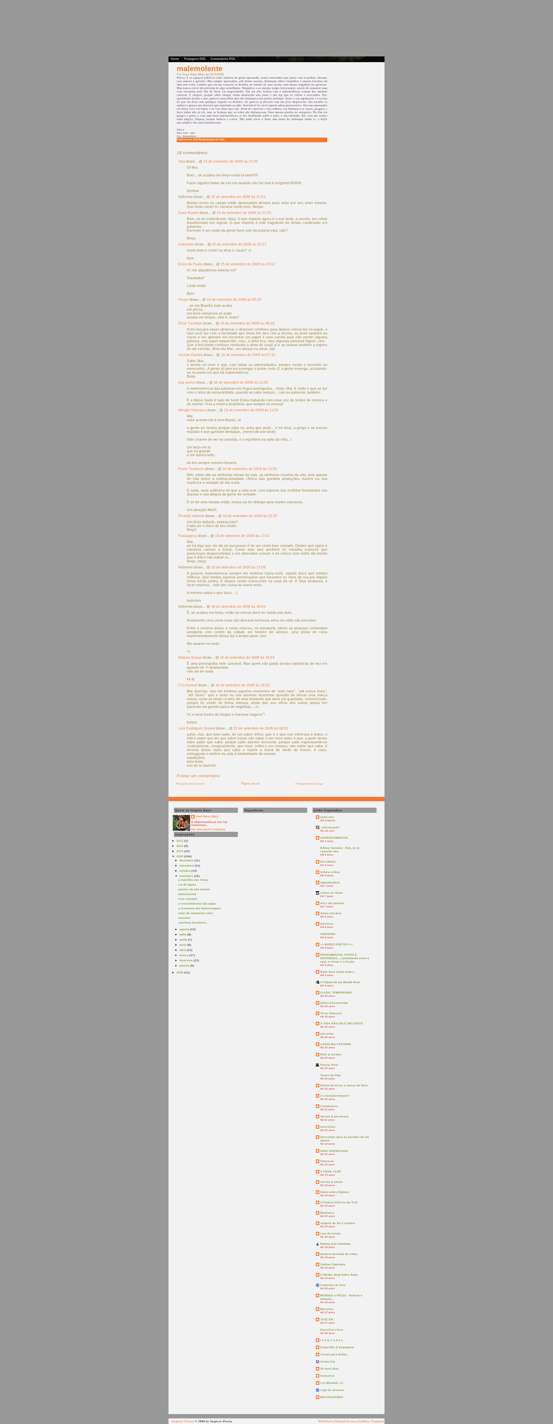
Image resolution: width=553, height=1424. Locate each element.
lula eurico (186, 382)
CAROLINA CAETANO (335, 1044)
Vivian (183, 299)
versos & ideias (331, 1182)
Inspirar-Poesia (183, 1421)
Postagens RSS (194, 58)
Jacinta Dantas (190, 355)
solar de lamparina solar (195, 913)
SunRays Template (371, 1421)
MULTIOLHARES (331, 1397)
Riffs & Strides (331, 1054)
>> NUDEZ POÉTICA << (336, 944)
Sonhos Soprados (332, 1264)
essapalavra (329, 1106)
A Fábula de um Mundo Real (340, 982)
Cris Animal (187, 685)
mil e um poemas (332, 903)
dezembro (187, 860)
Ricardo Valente (191, 516)
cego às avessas (332, 1390)
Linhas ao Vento (331, 892)
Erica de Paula (190, 264)
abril (183, 950)
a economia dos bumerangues (199, 908)
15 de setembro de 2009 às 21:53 (244, 213)
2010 (180, 851)
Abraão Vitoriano (192, 410)
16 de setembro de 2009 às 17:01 (242, 536)
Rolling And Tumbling (335, 1243)
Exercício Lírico (331, 1329)
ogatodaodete (330, 882)
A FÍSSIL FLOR (330, 1171)
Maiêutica (327, 1212)
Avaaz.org (327, 1361)
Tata (181, 161)
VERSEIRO (327, 934)
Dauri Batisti (188, 213)
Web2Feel (325, 1421)
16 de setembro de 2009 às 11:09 (241, 382)
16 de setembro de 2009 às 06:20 (247, 323)
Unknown (186, 244)
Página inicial (250, 783)
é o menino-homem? (334, 1095)
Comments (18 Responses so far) (200, 139)
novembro (187, 865)
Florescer (327, 1161)
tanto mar (327, 817)
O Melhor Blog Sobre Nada (339, 1274)
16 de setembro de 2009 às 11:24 (251, 410)
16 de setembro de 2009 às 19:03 (247, 657)
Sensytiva (327, 1375)
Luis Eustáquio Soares (196, 728)
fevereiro (187, 960)
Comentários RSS (223, 58)
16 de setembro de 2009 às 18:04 (238, 606)
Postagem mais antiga (309, 783)
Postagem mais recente (190, 783)
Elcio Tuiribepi (190, 323)
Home (175, 58)
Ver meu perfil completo (208, 829)
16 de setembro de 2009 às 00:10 (234, 299)
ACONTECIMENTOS (334, 837)
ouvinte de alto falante (194, 889)
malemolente (200, 68)
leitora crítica (330, 872)
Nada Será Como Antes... (338, 971)
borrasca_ (327, 923)
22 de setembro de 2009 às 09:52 (261, 728)
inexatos (184, 917)
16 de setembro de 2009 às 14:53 (249, 469)
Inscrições (327, 1126)
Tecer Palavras (331, 1013)
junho (184, 939)
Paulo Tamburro (191, 469)
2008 (180, 972)
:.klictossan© (329, 827)
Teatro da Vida (330, 1075)
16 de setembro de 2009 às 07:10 (248, 355)
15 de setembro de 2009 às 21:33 (230, 161)
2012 (180, 840)
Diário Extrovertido (334, 1003)
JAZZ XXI (326, 1319)
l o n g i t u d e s (331, 1340)
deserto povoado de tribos (339, 1254)
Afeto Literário (330, 913)
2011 (180, 846)
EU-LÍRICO (327, 861)
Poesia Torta (329, 1064)
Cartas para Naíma (333, 1354)
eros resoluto (187, 898)
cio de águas (187, 884)
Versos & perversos (334, 1116)
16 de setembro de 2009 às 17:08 (238, 567)
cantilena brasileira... (193, 922)
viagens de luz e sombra (337, 1223)
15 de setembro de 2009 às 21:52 (238, 197)
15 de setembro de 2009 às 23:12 (248, 264)
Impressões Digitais (334, 1192)
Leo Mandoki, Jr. (332, 1382)
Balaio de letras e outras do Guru (344, 1085)
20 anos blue (329, 1368)
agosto (185, 929)
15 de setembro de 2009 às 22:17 (239, 244)
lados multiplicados (334, 1150)
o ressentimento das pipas (197, 903)
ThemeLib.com (345, 1421)
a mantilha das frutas (193, 879)
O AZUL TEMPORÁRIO (336, 992)
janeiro (185, 965)
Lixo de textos (330, 1233)
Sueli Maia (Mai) (206, 816)
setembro (187, 876)
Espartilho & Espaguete (337, 1347)
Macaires (327, 1309)
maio (183, 944)
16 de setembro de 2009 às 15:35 (250, 516)
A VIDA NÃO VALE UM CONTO (341, 1023)
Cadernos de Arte (333, 1285)
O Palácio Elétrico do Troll (339, 1202)
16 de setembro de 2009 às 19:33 (242, 685)
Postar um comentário (198, 776)
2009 (180, 856)
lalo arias (327, 1033)
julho (183, 934)
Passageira (187, 536)
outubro (185, 870)
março (184, 955)
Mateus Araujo (190, 657)
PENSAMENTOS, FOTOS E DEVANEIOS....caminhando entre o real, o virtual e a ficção (344, 958)
